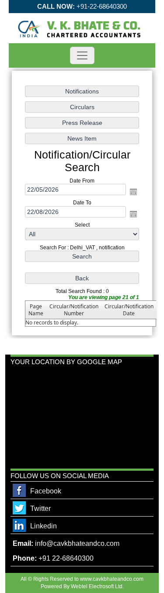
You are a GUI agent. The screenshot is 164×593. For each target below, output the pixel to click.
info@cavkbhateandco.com (77, 543)
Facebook (45, 491)
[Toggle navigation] (82, 55)
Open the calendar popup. (133, 192)
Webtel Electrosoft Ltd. (97, 586)
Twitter (40, 508)
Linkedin (43, 526)
